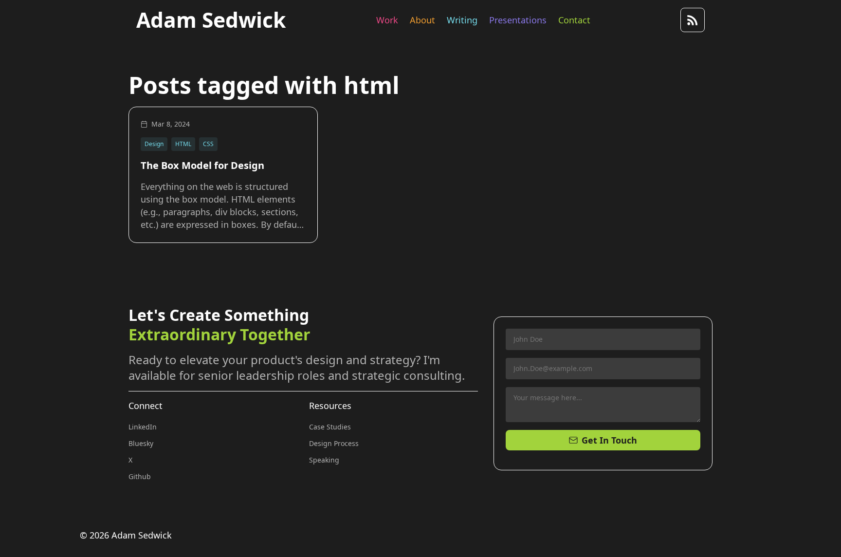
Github (139, 476)
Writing (462, 20)
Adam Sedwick (211, 20)
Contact (574, 20)
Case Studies (330, 426)
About (422, 20)
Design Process (334, 443)
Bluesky (140, 443)
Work (387, 20)
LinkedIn (142, 426)
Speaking (324, 459)
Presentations (518, 20)
